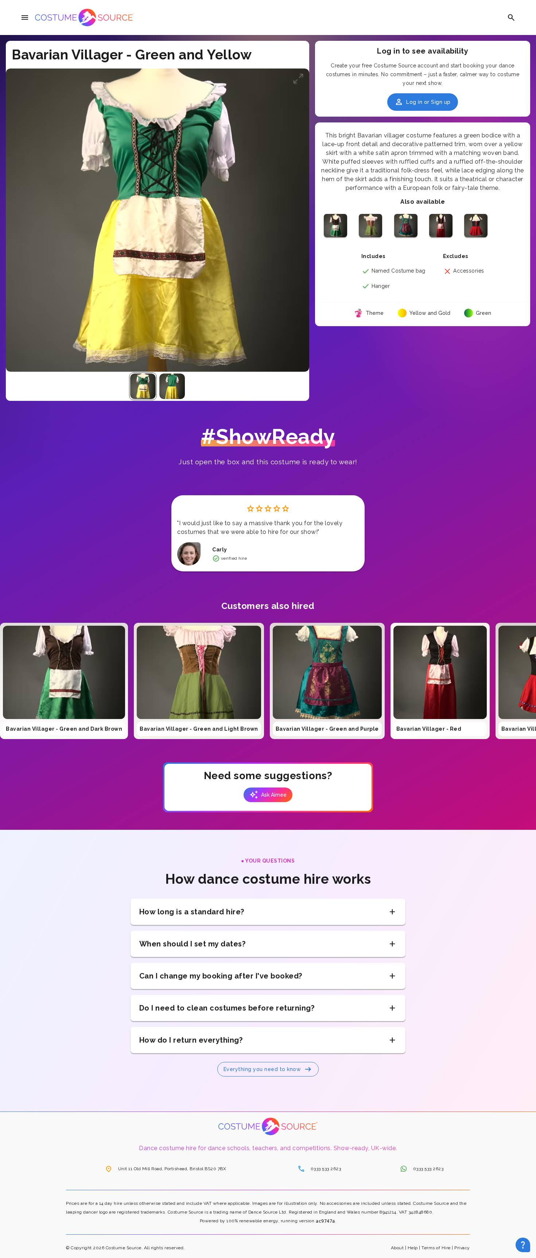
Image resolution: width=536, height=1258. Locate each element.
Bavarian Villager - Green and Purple (327, 729)
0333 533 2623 (319, 1168)
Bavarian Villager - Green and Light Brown (199, 729)
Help (413, 1247)
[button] (298, 79)
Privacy (462, 1247)
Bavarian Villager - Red (429, 729)
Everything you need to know (268, 1069)
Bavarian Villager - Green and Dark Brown (64, 729)
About (397, 1247)
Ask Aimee (268, 795)
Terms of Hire (436, 1247)
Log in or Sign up (423, 102)
